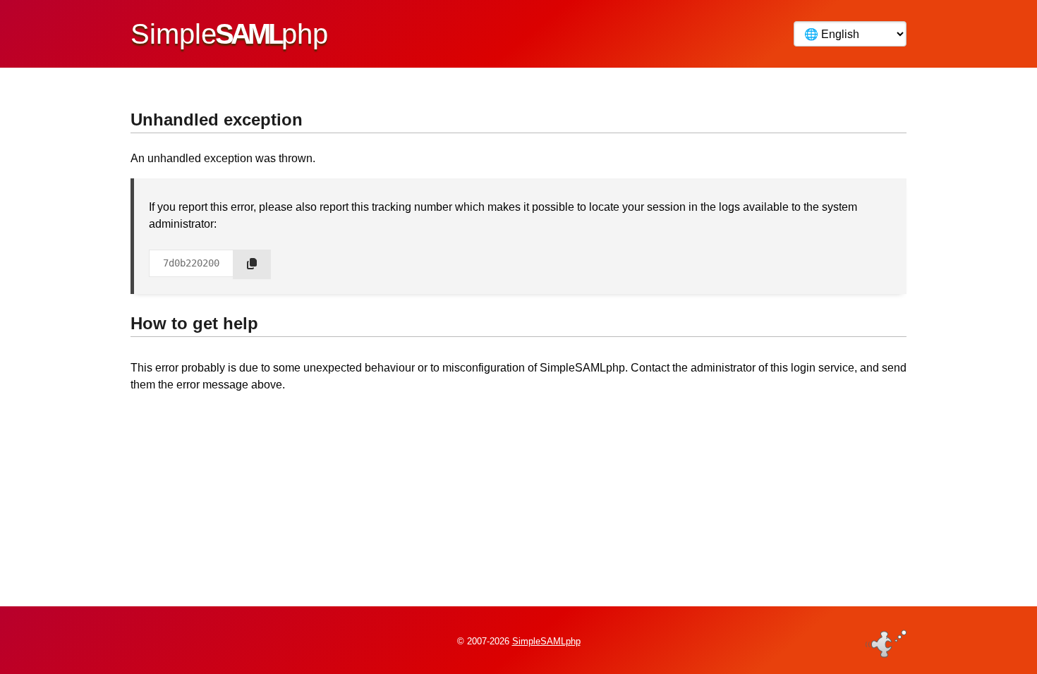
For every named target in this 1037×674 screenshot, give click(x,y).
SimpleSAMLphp (546, 641)
